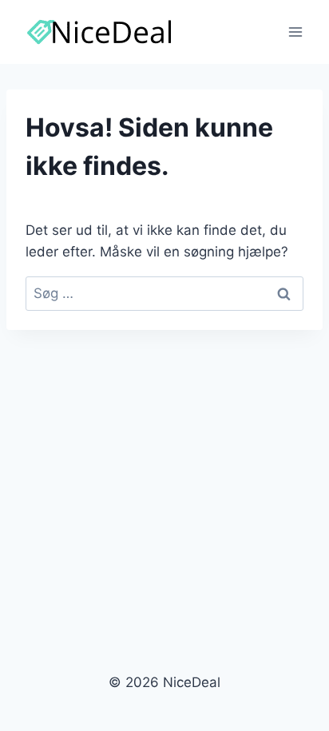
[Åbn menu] (295, 31)
